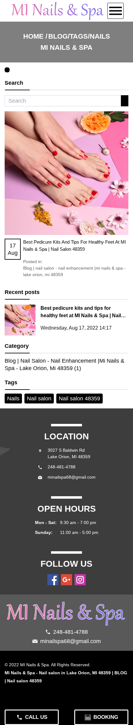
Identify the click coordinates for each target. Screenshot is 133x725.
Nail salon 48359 (79, 398)
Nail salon (39, 398)
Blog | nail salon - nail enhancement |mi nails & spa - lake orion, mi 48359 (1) (64, 364)
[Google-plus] (66, 579)
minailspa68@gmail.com (72, 477)
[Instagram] (80, 579)
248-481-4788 (61, 466)
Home (33, 36)
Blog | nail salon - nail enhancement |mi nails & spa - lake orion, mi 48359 (74, 271)
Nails (13, 398)
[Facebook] (52, 579)
